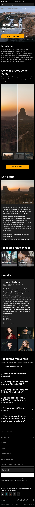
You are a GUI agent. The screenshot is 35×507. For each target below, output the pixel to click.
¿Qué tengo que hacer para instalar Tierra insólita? (17, 390)
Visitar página (11, 323)
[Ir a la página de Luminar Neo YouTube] (27, 500)
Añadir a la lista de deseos (9, 256)
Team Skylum (21, 28)
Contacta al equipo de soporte (14, 366)
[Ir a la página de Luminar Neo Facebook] (18, 500)
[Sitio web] (11, 319)
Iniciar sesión (19, 2)
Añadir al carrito (13, 36)
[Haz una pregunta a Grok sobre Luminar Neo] (14, 494)
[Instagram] (7, 319)
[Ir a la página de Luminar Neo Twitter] (30, 500)
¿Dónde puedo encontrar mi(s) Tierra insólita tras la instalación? (17, 400)
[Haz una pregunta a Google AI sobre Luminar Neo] (18, 494)
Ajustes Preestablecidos (12, 8)
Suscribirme (17, 475)
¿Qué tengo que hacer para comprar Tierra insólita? (17, 382)
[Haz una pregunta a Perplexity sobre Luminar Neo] (6, 494)
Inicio (2, 8)
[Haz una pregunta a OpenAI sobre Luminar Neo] (2, 494)
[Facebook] (4, 319)
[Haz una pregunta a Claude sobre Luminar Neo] (10, 494)
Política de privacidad (21, 480)
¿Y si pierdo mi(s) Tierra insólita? (17, 409)
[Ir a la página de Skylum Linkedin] (24, 500)
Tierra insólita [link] (23, 8)
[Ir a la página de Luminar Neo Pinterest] (33, 500)
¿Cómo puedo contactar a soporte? (17, 374)
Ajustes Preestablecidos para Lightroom (13, 265)
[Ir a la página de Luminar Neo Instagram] (21, 500)
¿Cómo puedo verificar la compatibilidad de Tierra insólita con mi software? (17, 418)
